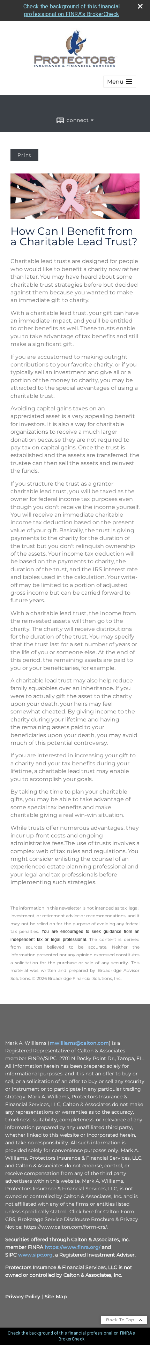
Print (24, 155)
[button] (119, 82)
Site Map (56, 1296)
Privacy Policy (22, 1296)
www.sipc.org (35, 1255)
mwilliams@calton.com (79, 1043)
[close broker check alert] (140, 6)
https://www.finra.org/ (72, 1247)
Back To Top (121, 1319)
